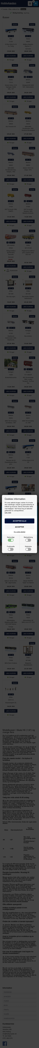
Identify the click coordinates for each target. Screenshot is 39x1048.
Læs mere (8, 512)
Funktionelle (11, 546)
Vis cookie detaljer (19, 531)
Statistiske (28, 546)
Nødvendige (10, 537)
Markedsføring (28, 537)
